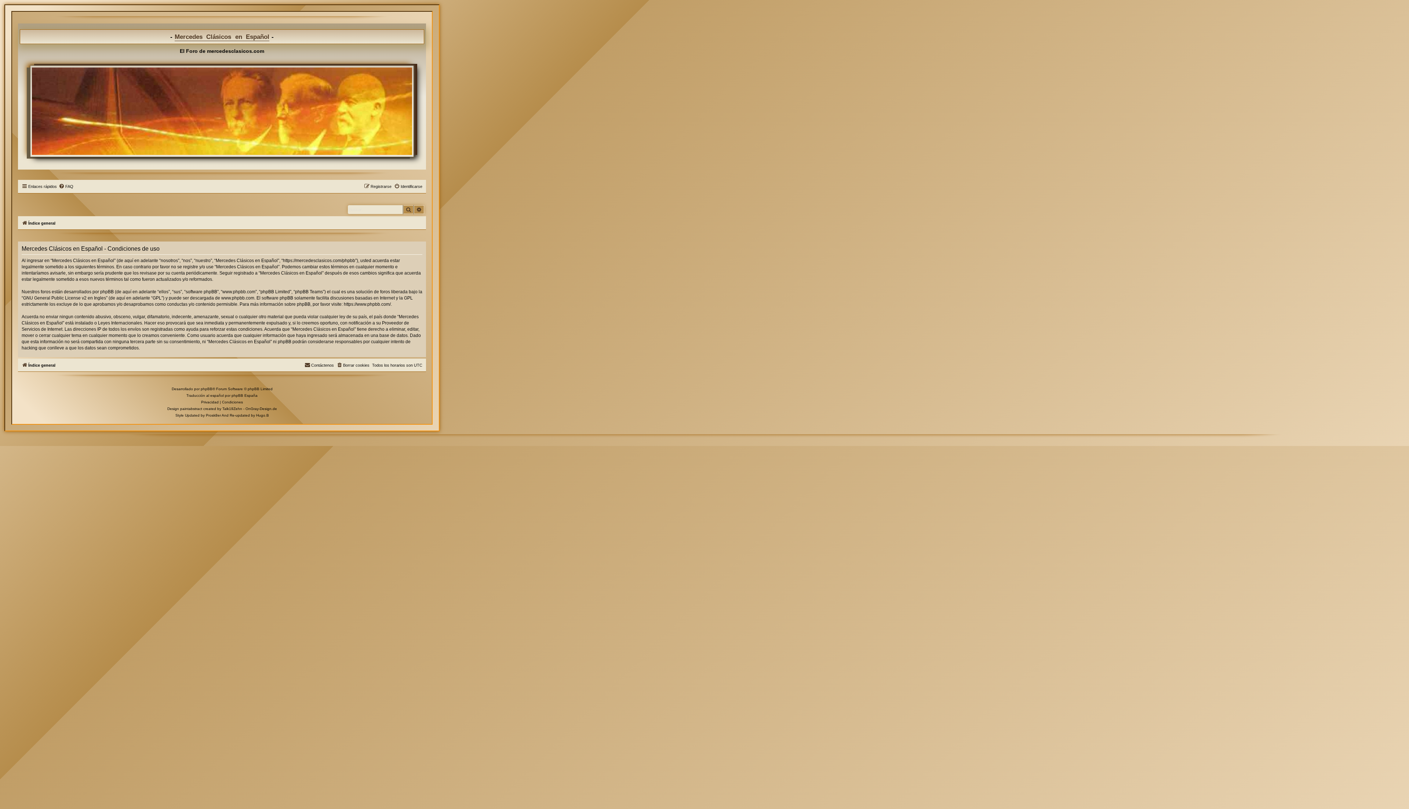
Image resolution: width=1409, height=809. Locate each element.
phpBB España (245, 395)
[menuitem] (66, 186)
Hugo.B (262, 415)
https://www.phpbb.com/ (367, 304)
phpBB (206, 389)
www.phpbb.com (237, 298)
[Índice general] (222, 111)
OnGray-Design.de (261, 409)
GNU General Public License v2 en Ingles (64, 298)
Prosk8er (213, 415)
